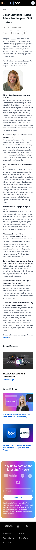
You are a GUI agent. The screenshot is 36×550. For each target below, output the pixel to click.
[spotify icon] (22, 476)
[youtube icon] (10, 476)
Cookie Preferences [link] (9, 543)
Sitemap (21, 533)
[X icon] (30, 476)
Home (5, 9)
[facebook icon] (18, 482)
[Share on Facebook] (24, 32)
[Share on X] (11, 32)
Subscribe (18, 497)
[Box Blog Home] (10, 3)
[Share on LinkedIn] (17, 32)
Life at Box (13, 9)
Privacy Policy (23, 538)
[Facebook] (27, 526)
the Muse (6, 337)
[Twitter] (18, 526)
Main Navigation (33, 3)
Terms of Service (8, 538)
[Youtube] (9, 526)
